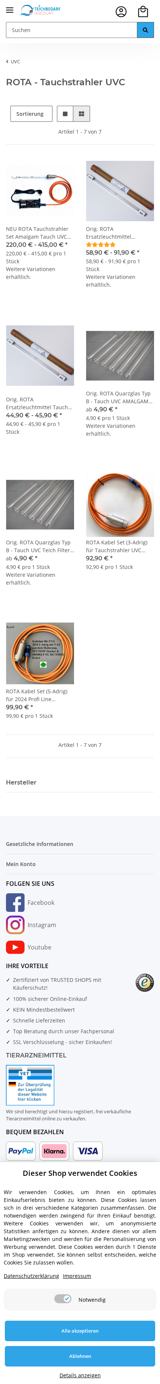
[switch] (62, 1298)
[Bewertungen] (101, 244)
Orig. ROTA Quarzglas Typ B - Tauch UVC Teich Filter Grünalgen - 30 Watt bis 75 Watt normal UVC (39, 546)
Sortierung (30, 113)
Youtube (39, 947)
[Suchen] (145, 30)
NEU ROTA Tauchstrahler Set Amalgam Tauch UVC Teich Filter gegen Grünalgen (37, 233)
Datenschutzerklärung (31, 1275)
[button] (121, 11)
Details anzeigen (80, 1375)
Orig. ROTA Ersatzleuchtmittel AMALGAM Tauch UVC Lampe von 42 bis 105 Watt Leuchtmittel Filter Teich (119, 233)
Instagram (42, 925)
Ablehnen (80, 1356)
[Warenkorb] (143, 11)
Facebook (41, 902)
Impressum (77, 1275)
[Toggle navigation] (9, 7)
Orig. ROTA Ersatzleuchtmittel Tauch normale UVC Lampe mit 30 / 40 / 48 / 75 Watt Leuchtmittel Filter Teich (40, 403)
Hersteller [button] (21, 782)
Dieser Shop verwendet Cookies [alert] (80, 1173)
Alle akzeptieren (80, 1330)
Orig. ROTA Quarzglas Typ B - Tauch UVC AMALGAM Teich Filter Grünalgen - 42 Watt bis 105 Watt (119, 397)
